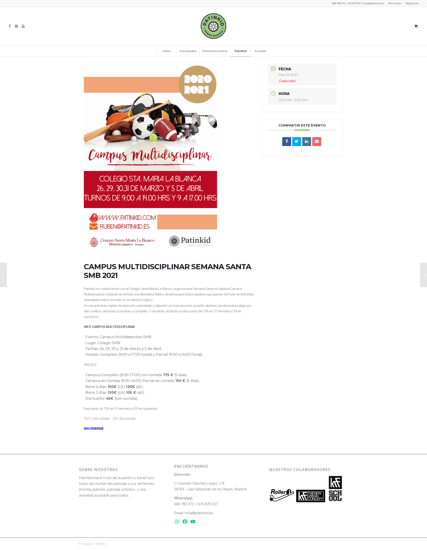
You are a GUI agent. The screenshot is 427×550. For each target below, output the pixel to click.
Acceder (261, 51)
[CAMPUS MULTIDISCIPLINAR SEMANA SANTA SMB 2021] (3, 275)
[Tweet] (296, 141)
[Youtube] (23, 26)
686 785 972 (184, 504)
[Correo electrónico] (316, 141)
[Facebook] (9, 26)
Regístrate (412, 3)
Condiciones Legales (119, 543)
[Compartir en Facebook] (286, 141)
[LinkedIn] (306, 141)
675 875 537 (208, 504)
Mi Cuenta (395, 3)
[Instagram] (16, 26)
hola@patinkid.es (199, 512)
